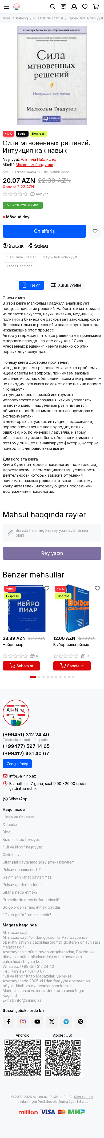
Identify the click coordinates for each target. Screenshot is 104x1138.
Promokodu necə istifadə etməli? (31, 899)
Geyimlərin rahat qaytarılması (27, 877)
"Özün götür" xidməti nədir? (27, 914)
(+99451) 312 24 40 (26, 734)
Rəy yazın (52, 553)
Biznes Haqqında (19, 266)
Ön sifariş (44, 231)
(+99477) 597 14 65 (26, 746)
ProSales (45, 1102)
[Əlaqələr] (63, 6)
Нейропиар (13, 644)
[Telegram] (66, 1022)
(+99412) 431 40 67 (26, 753)
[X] (52, 1022)
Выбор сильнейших (71, 644)
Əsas (7, 18)
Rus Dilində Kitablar (48, 18)
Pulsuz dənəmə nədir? (22, 869)
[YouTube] (37, 1022)
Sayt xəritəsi (83, 1097)
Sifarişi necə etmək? (20, 892)
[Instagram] (23, 1022)
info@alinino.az (22, 776)
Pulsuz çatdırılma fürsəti (23, 884)
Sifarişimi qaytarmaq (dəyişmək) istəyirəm (38, 862)
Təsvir (34, 285)
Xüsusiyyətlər (69, 285)
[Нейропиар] (27, 608)
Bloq (7, 832)
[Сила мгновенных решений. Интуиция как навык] (52, 75)
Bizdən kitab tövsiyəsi (22, 839)
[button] (33, 677)
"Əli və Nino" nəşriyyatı (23, 847)
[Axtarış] (52, 6)
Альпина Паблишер (38, 159)
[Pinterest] (80, 1022)
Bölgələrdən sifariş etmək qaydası (32, 907)
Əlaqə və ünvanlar (18, 817)
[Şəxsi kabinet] (74, 6)
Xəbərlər (10, 824)
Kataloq (22, 18)
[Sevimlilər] (95, 231)
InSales (83, 1102)
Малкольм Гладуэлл (34, 164)
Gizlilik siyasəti (15, 854)
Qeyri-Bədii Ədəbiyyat (86, 18)
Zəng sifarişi (17, 763)
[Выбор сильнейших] (77, 608)
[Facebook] (8, 1022)
